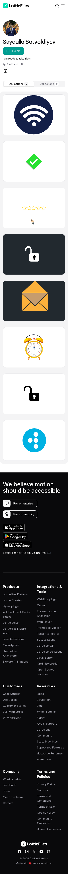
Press (6, 791)
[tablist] (34, 84)
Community (44, 735)
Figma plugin (11, 606)
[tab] (19, 83)
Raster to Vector (48, 634)
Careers (8, 803)
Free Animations (13, 639)
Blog (40, 706)
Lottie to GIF (45, 646)
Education (44, 700)
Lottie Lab (44, 729)
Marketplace (11, 645)
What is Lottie (46, 712)
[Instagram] (5, 71)
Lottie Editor (11, 623)
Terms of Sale (46, 807)
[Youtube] (41, 851)
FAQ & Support (47, 723)
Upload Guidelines (49, 829)
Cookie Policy (46, 812)
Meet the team (13, 797)
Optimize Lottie (47, 663)
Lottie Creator (12, 600)
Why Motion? (12, 718)
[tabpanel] (34, 278)
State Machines (47, 741)
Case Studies (11, 694)
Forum (41, 718)
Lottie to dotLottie (49, 652)
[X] (34, 851)
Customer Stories (14, 706)
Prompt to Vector (49, 628)
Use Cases (10, 700)
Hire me (15, 50)
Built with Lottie (13, 712)
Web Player (44, 622)
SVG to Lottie (46, 640)
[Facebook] (19, 851)
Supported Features (50, 747)
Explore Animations (15, 661)
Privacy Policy (46, 784)
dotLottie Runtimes (50, 753)
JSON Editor (45, 657)
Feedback (9, 785)
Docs (40, 694)
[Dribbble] (48, 851)
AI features (44, 759)
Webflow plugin (47, 599)
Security (42, 790)
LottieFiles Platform (15, 594)
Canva (41, 605)
